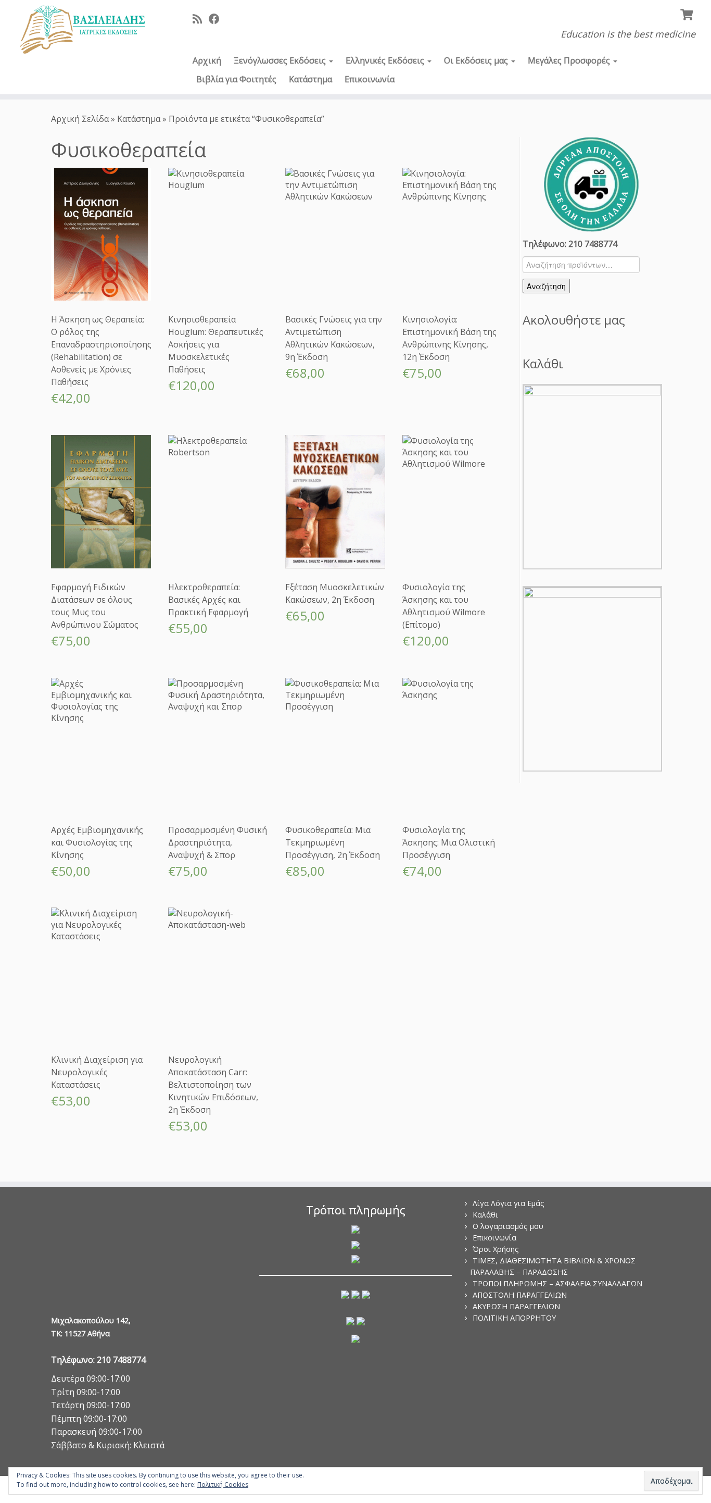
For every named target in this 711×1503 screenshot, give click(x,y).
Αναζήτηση (546, 286)
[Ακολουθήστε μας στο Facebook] (217, 18)
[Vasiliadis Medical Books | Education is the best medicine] (82, 30)
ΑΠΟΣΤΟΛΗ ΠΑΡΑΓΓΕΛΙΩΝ (520, 1295)
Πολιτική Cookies (222, 1484)
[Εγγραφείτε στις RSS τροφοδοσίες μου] (201, 18)
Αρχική (207, 60)
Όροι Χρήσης (496, 1249)
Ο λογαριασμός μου (508, 1226)
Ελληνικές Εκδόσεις (386, 60)
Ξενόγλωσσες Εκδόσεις (281, 60)
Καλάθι (485, 1215)
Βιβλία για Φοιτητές (236, 79)
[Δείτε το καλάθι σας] (687, 13)
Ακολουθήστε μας (574, 319)
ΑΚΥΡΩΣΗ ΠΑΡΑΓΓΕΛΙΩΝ (516, 1306)
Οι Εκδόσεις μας (477, 60)
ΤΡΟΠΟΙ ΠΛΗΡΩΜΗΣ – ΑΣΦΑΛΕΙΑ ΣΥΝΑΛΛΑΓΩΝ (557, 1283)
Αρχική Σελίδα (81, 119)
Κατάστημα (310, 79)
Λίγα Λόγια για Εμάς (508, 1203)
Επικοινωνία (370, 79)
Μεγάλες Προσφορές (570, 60)
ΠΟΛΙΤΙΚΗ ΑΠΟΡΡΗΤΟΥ (514, 1318)
